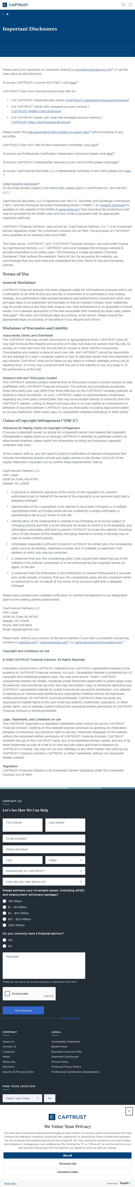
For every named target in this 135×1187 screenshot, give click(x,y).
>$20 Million (16, 925)
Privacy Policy (10, 1183)
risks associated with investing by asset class (58, 132)
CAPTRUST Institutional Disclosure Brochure (97, 100)
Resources (9, 1061)
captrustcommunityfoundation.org (98, 642)
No (10, 946)
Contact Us (9, 1046)
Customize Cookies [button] (67, 1172)
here (73, 82)
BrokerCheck (59, 1047)
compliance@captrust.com (93, 69)
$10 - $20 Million (19, 919)
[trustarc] (124, 1183)
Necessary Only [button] (67, 1163)
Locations (9, 1051)
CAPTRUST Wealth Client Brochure (35, 111)
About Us (8, 1041)
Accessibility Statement (66, 1041)
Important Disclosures (65, 1056)
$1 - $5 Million (17, 907)
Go (50, 1098)
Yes (10, 940)
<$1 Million (15, 901)
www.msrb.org (69, 209)
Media (6, 1056)
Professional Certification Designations (75, 1072)
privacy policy (70, 1018)
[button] (129, 1111)
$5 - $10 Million (18, 913)
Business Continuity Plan (67, 1051)
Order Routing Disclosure (20, 184)
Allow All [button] (67, 1155)
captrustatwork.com (54, 642)
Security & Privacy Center (18, 1071)
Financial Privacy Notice (66, 1066)
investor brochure (112, 205)
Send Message (23, 1010)
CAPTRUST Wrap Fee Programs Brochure (40, 122)
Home (7, 14)
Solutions (8, 1066)
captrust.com (27, 642)
